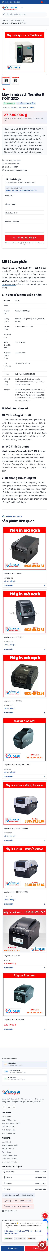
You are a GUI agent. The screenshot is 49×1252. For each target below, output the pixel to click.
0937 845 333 (40, 1189)
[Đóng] (45, 1222)
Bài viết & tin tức (8, 1149)
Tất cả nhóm (6, 1117)
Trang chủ (5, 20)
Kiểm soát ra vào (8, 1126)
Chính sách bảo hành (9, 1159)
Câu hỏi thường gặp (9, 1155)
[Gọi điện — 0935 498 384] (45, 1215)
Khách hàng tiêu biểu (10, 1145)
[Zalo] (14, 1107)
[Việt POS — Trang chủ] (10, 8)
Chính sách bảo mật (9, 1162)
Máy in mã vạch (16, 20)
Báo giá (38, 1248)
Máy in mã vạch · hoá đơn (11, 1123)
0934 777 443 (40, 1172)
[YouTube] (9, 1107)
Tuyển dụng (6, 1152)
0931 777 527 (40, 1183)
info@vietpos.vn (11, 1211)
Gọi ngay (13, 1248)
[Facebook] (4, 1107)
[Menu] (21, 8)
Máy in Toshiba (29, 107)
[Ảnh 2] (15, 80)
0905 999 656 (40, 1177)
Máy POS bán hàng (9, 1120)
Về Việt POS (6, 1142)
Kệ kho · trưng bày (9, 1133)
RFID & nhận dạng (8, 1130)
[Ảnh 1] (6, 80)
